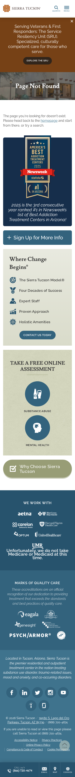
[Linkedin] (25, 692)
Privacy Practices (52, 740)
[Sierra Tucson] (22, 8)
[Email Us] (44, 769)
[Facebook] (12, 692)
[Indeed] (31, 705)
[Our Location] (55, 769)
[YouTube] (63, 692)
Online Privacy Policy (38, 744)
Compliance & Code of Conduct (25, 749)
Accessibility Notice (26, 740)
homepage (49, 121)
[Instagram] (50, 692)
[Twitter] (37, 692)
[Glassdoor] (44, 705)
